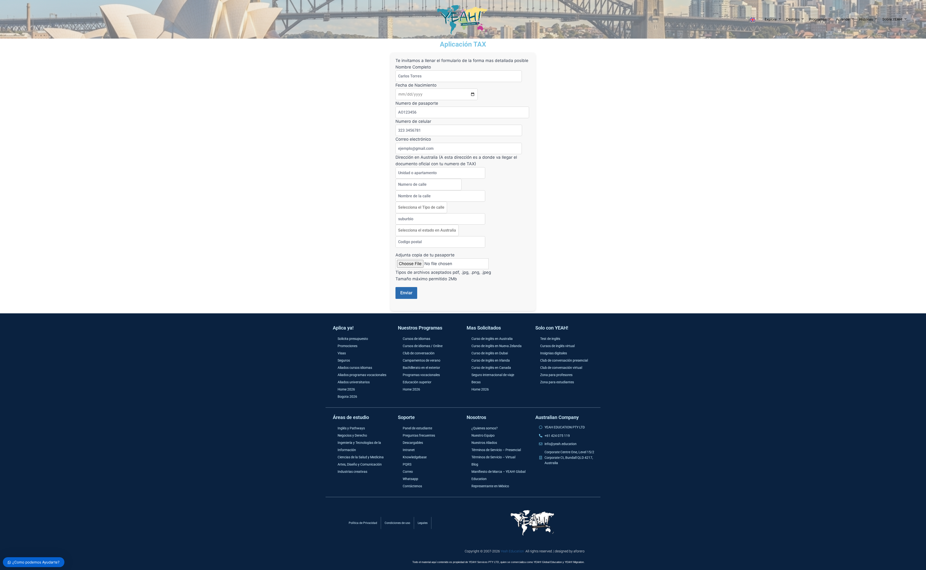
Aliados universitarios (354, 382)
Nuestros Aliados (484, 443)
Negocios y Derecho (352, 435)
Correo (408, 472)
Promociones (347, 346)
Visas (342, 353)
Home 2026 (346, 389)
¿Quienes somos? (484, 428)
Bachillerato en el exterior (421, 368)
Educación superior (417, 382)
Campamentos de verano (421, 360)
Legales (423, 523)
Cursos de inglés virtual (557, 346)
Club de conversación (419, 353)
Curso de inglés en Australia (492, 339)
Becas (476, 382)
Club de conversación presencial (564, 360)
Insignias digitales (553, 353)
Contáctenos (412, 486)
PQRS (407, 464)
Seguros (344, 360)
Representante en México (490, 486)
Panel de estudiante (417, 428)
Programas (817, 19)
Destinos (793, 19)
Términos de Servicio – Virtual (493, 457)
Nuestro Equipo (483, 435)
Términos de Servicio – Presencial (496, 450)
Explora (770, 19)
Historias (866, 19)
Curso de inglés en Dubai (489, 353)
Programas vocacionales (421, 375)
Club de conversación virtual (561, 368)
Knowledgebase (415, 457)
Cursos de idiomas (416, 339)
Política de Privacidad (363, 523)
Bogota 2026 (347, 396)
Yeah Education (512, 551)
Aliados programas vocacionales (362, 375)
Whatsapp (410, 479)
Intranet (409, 450)
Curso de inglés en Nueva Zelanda (496, 346)
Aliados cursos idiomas (355, 368)
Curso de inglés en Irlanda (490, 360)
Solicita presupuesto (353, 339)
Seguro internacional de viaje (492, 375)
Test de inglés (550, 339)
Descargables (413, 443)
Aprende (843, 19)
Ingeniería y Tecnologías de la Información (359, 446)
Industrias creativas (352, 472)
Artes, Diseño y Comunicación (360, 464)
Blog (474, 464)
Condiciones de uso (397, 523)
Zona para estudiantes (557, 382)
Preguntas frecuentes (419, 435)
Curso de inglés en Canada (491, 368)
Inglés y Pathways (351, 428)
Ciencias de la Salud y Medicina (361, 457)
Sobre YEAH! (892, 19)
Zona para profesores (556, 375)
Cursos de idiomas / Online (423, 346)
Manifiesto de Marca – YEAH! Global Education (498, 475)
